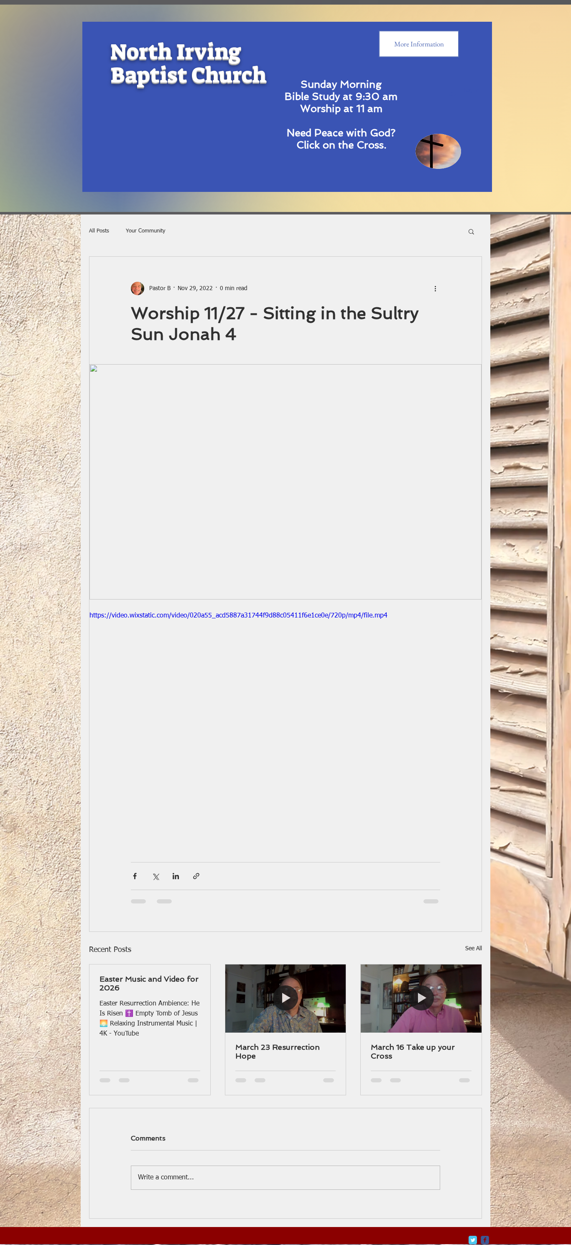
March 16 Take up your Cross (413, 1051)
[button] (471, 231)
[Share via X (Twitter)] (155, 876)
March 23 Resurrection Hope (277, 1051)
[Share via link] (196, 876)
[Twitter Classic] (473, 1240)
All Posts (99, 231)
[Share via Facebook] (135, 876)
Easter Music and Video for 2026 (149, 983)
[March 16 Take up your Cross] (421, 998)
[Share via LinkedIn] (176, 876)
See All (473, 949)
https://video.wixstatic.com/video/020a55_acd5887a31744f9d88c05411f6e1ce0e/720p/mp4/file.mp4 (238, 615)
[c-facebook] (485, 1240)
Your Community (145, 231)
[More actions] (435, 288)
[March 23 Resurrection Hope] (285, 998)
